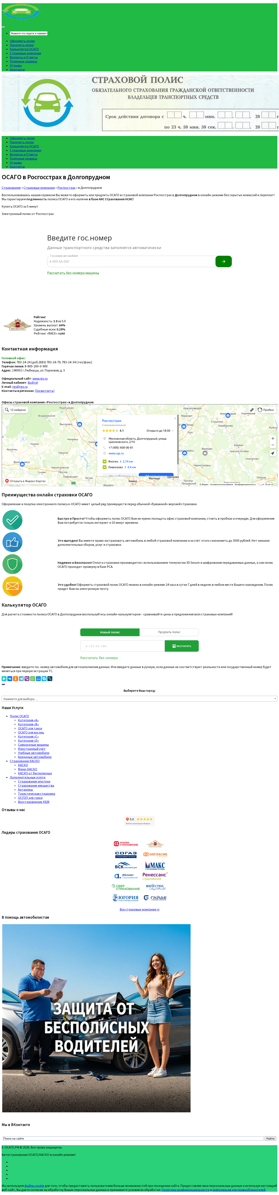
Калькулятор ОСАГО (24, 49)
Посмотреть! (44, 391)
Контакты (17, 69)
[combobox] (139, 698)
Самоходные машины (33, 745)
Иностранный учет (32, 749)
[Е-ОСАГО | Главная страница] (21, 18)
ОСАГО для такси (30, 728)
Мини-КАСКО (27, 769)
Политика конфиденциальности (185, 1190)
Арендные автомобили (34, 757)
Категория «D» (28, 740)
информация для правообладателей (238, 1190)
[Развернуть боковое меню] (3, 684)
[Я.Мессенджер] (4, 678)
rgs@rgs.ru (20, 387)
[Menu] (3, 27)
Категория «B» (28, 724)
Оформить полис (22, 41)
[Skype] (44, 678)
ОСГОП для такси (30, 798)
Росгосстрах (66, 188)
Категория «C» (28, 736)
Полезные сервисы (23, 61)
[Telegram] (21, 678)
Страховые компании (25, 53)
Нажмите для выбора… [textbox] (20, 699)
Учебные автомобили (33, 753)
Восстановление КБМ (33, 802)
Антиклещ (25, 789)
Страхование (11, 188)
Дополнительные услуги (27, 777)
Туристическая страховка (36, 793)
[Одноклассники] (15, 678)
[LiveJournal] (49, 678)
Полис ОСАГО (19, 716)
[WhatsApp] (32, 678)
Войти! (33, 382)
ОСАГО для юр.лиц (31, 732)
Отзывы (16, 65)
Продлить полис (22, 45)
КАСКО (23, 765)
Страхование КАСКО (25, 761)
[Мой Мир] (38, 678)
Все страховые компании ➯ (140, 909)
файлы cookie (34, 1186)
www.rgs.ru (40, 378)
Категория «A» (28, 720)
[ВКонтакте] (9, 678)
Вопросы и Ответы (24, 57)
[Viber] (27, 678)
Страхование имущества (36, 785)
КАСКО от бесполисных (35, 773)
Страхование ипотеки (34, 781)
